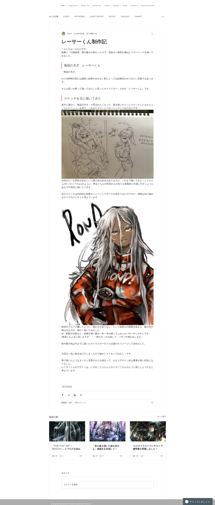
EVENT (66, 16)
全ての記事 (53, 16)
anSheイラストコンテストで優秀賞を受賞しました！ (148, 447)
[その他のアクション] (152, 33)
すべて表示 (161, 417)
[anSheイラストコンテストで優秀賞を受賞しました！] (148, 431)
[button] (163, 17)
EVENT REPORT (97, 16)
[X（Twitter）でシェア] (69, 395)
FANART (138, 16)
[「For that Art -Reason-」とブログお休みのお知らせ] (67, 431)
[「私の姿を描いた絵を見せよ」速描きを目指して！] (108, 431)
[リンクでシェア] (81, 395)
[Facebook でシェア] (62, 395)
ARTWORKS (79, 16)
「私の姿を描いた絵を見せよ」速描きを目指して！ (106, 447)
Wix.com (87, 504)
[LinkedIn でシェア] (75, 395)
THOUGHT (125, 16)
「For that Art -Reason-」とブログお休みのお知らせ (66, 447)
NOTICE (112, 16)
